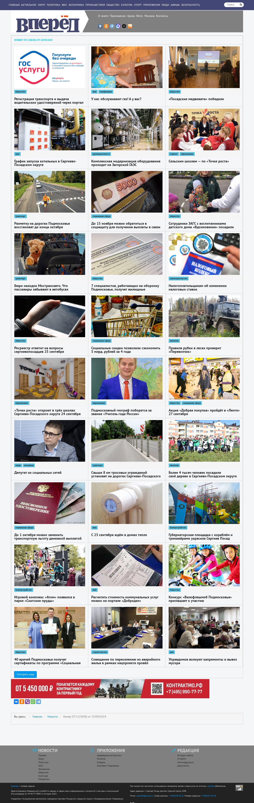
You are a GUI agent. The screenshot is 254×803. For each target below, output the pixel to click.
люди (18, 465)
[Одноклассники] (21, 701)
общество (20, 91)
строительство (100, 652)
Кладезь (101, 762)
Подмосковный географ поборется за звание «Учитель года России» (121, 412)
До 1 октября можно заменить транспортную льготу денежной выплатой (48, 536)
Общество (112, 5)
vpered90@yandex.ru (145, 795)
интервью (29, 465)
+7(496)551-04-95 (208, 795)
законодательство (178, 278)
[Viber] (27, 701)
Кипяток (101, 758)
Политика (53, 5)
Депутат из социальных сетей (38, 472)
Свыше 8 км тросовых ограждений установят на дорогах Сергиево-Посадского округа (126, 476)
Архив (131, 16)
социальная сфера (101, 216)
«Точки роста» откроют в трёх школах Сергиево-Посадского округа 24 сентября (47, 412)
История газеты (185, 755)
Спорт (138, 5)
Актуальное (28, 5)
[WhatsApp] (33, 701)
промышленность (101, 154)
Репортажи (44, 779)
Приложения (118, 16)
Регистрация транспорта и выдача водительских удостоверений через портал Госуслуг (48, 102)
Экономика (76, 5)
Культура (126, 5)
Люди (165, 5)
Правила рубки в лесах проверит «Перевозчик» (195, 350)
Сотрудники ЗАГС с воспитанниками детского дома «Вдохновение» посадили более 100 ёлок (201, 227)
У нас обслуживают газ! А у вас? (116, 99)
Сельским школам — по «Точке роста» (199, 161)
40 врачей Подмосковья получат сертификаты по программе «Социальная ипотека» (47, 663)
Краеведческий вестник (109, 755)
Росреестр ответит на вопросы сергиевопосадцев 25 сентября (39, 350)
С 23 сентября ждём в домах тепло (119, 534)
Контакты (162, 16)
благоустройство (178, 527)
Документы (183, 765)
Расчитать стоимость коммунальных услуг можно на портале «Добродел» (124, 599)
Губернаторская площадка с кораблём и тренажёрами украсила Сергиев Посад (201, 536)
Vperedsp (14, 786)
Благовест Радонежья (108, 765)
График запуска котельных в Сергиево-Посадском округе (45, 163)
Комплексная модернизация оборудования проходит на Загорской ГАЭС (125, 163)
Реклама (149, 16)
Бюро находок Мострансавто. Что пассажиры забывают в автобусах (41, 287)
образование (187, 154)
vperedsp (210, 786)
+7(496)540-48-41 (176, 795)
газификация (106, 91)
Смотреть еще (25, 674)
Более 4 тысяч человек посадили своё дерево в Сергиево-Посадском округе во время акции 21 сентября (203, 476)
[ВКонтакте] (16, 701)
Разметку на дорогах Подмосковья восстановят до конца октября (42, 225)
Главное (42, 755)
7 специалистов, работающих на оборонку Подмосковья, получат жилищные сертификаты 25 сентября (125, 289)
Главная (14, 5)
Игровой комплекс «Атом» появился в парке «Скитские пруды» (44, 599)
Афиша (175, 5)
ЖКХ (64, 5)
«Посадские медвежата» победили (196, 99)
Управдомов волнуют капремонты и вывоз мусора (203, 661)
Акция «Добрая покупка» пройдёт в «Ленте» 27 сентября (204, 412)
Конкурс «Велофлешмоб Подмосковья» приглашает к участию (200, 599)
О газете (103, 16)
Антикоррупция (185, 762)
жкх (94, 91)
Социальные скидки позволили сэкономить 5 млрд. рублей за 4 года (125, 350)
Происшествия (95, 5)
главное (174, 154)
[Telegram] (38, 701)
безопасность (190, 5)
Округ (41, 5)
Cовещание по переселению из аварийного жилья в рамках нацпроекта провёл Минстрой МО (125, 663)
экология (174, 340)
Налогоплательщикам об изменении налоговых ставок (198, 287)
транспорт (20, 216)
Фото (139, 16)
